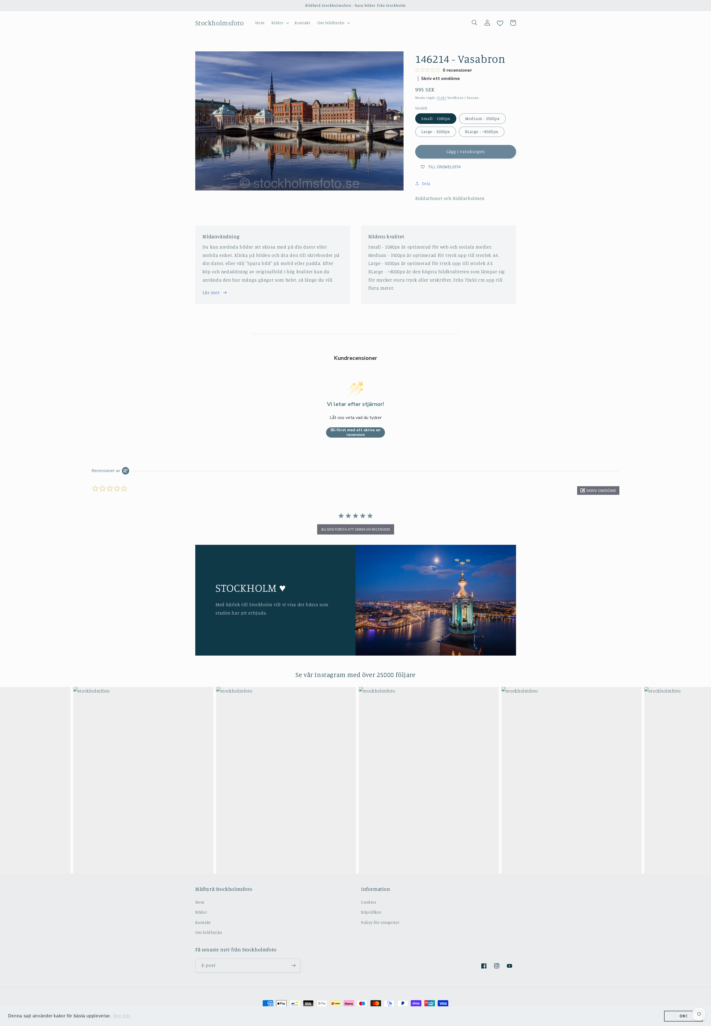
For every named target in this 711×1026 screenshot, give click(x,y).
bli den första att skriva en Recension (355, 529)
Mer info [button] (122, 1016)
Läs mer (211, 292)
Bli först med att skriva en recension (355, 432)
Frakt (441, 98)
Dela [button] (426, 183)
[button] (279, 23)
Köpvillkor (371, 912)
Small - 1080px (435, 118)
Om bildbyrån (208, 932)
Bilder (201, 912)
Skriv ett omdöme (440, 78)
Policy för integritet (380, 922)
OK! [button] (683, 1016)
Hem (199, 902)
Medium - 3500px (482, 118)
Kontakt (203, 922)
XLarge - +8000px (481, 131)
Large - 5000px (435, 131)
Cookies (368, 902)
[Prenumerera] (293, 965)
